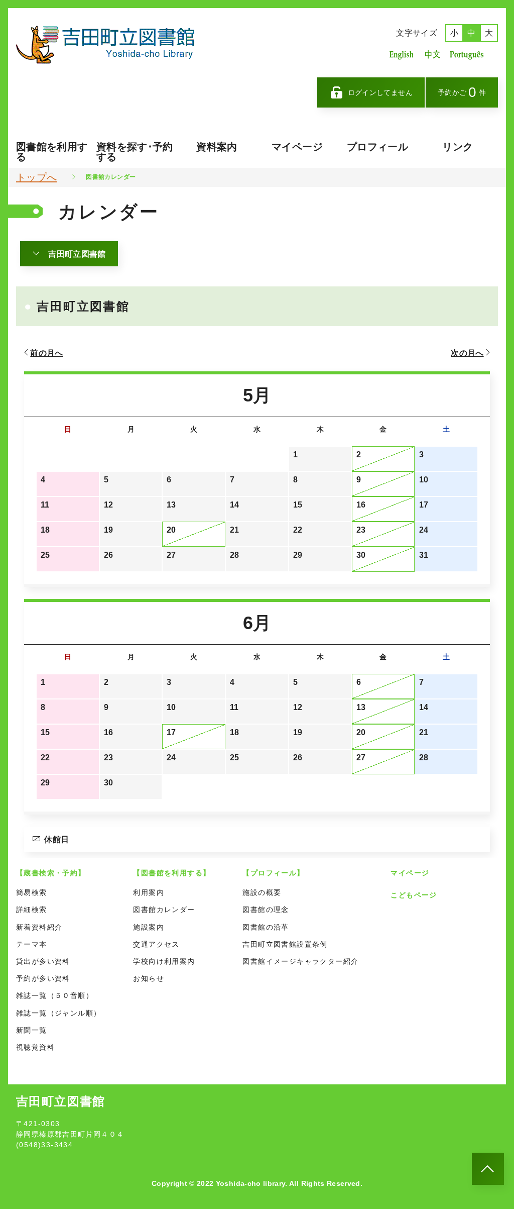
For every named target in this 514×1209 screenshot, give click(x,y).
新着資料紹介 (39, 927)
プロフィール (377, 146)
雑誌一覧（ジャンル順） (58, 1013)
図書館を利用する (51, 151)
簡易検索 (31, 892)
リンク (457, 146)
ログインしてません (380, 92)
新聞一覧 (31, 1030)
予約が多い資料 (43, 978)
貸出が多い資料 (43, 961)
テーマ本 (31, 944)
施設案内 (148, 927)
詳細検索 (31, 909)
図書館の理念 (265, 909)
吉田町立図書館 (76, 254)
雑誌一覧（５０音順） (54, 995)
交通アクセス (156, 944)
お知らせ (148, 978)
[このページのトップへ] (488, 1169)
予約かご (462, 92)
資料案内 (216, 146)
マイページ (297, 146)
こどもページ (414, 895)
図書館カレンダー (164, 909)
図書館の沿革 (265, 927)
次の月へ (467, 353)
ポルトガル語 (469, 54)
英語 (402, 54)
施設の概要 (261, 892)
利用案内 (148, 892)
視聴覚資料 (35, 1047)
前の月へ (46, 353)
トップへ (36, 177)
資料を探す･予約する (134, 151)
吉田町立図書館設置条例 (284, 944)
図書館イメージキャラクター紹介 (300, 961)
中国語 (432, 54)
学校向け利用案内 (164, 961)
